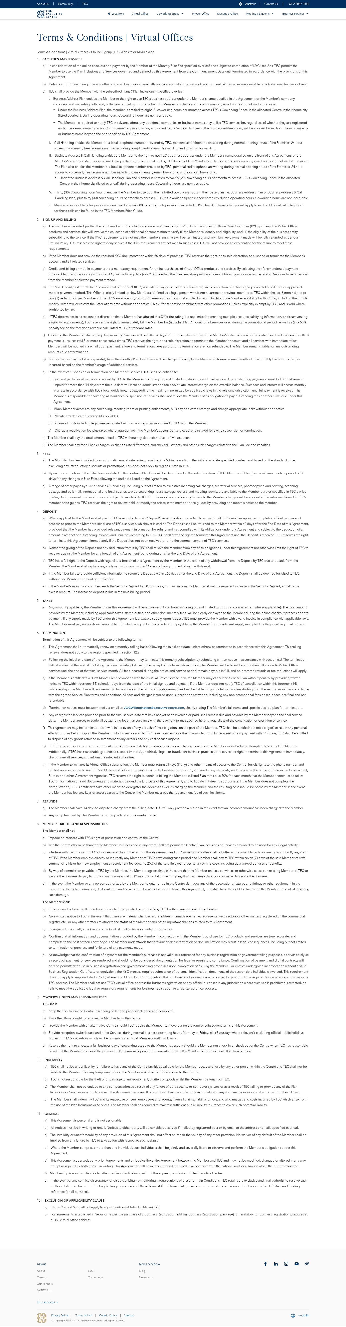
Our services (46, 1302)
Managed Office (227, 13)
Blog (142, 1271)
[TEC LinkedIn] (276, 1263)
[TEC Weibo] (306, 1263)
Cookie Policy (108, 1315)
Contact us (271, 4)
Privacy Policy (59, 1315)
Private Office (200, 13)
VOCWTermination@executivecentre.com (154, 708)
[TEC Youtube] (296, 1263)
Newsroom (146, 1277)
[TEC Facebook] (265, 1263)
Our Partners (45, 1284)
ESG (85, 4)
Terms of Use (83, 1315)
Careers (42, 1277)
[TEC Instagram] (286, 1263)
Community (65, 4)
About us (42, 4)
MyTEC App (44, 1290)
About (41, 1271)
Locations (118, 13)
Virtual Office (140, 13)
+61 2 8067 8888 (298, 4)
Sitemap (129, 1315)
